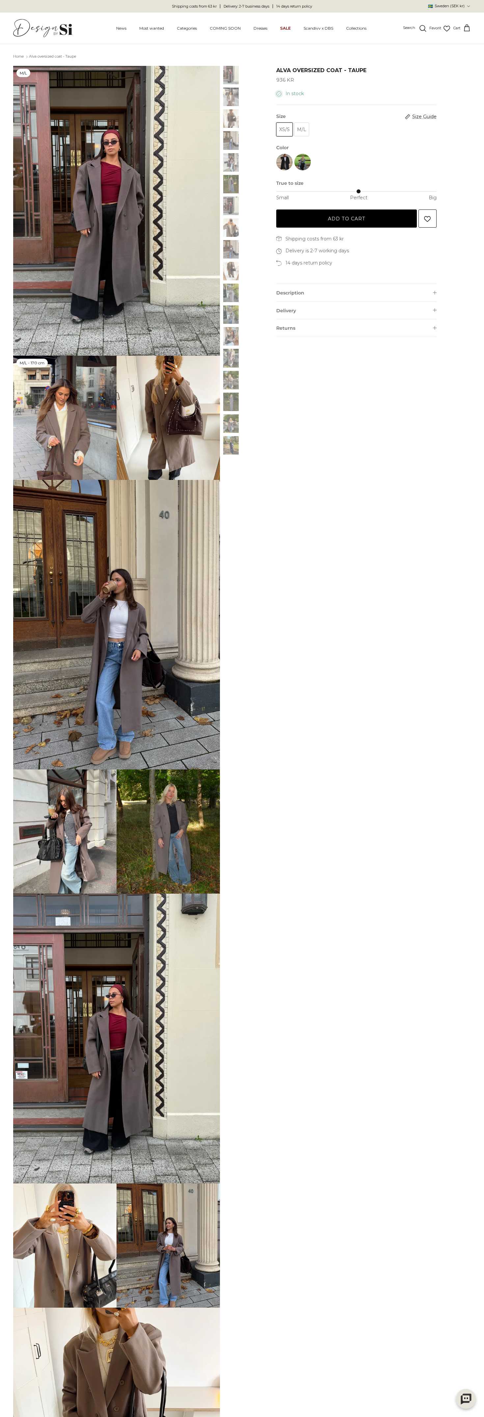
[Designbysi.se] (42, 28)
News (121, 28)
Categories (187, 28)
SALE (285, 28)
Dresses (260, 28)
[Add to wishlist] (427, 218)
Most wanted (151, 28)
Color (282, 148)
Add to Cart (346, 219)
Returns (285, 328)
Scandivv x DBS (318, 28)
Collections (356, 28)
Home (18, 56)
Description (290, 293)
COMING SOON (225, 28)
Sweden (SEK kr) (446, 6)
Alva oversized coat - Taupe (52, 56)
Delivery (286, 311)
